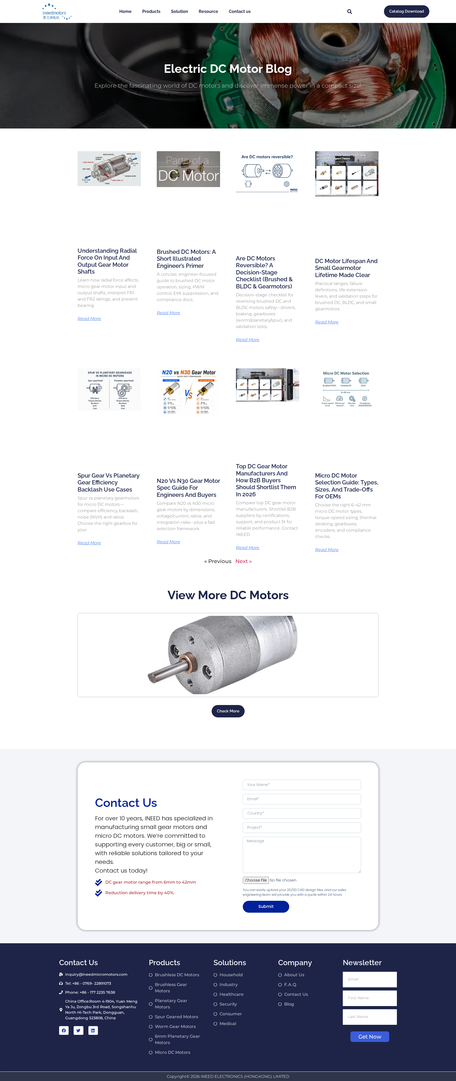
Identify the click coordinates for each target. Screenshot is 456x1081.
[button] (349, 11)
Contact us (240, 11)
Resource (208, 11)
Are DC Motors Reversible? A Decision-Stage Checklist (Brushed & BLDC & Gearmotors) (264, 272)
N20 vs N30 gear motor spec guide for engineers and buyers (188, 487)
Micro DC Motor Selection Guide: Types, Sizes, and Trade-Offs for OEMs (346, 486)
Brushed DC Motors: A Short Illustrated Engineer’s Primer (186, 258)
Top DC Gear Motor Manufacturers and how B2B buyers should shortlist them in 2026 (266, 480)
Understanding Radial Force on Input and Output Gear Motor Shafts (107, 261)
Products (151, 11)
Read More (89, 319)
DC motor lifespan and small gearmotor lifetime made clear (346, 268)
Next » (243, 561)
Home (125, 11)
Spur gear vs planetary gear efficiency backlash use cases (108, 482)
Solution (179, 11)
